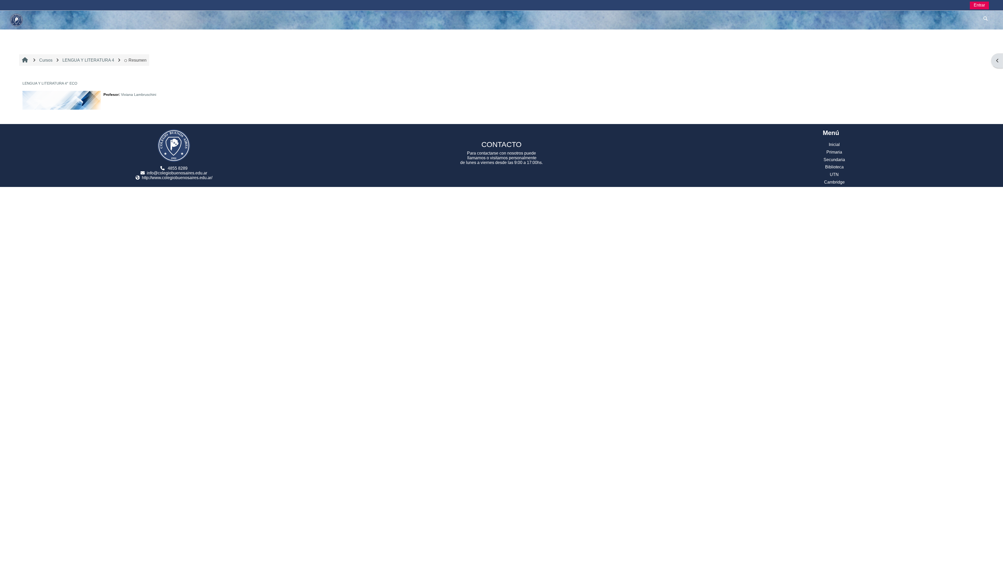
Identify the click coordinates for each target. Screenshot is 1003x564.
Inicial (834, 144)
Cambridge (834, 182)
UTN (834, 174)
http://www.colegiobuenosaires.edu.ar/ (177, 177)
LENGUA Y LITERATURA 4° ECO (49, 83)
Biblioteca (834, 167)
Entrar (979, 5)
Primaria (834, 152)
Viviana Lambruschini (138, 94)
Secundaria (834, 159)
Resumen (138, 60)
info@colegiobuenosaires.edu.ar (177, 173)
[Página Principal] (16, 19)
